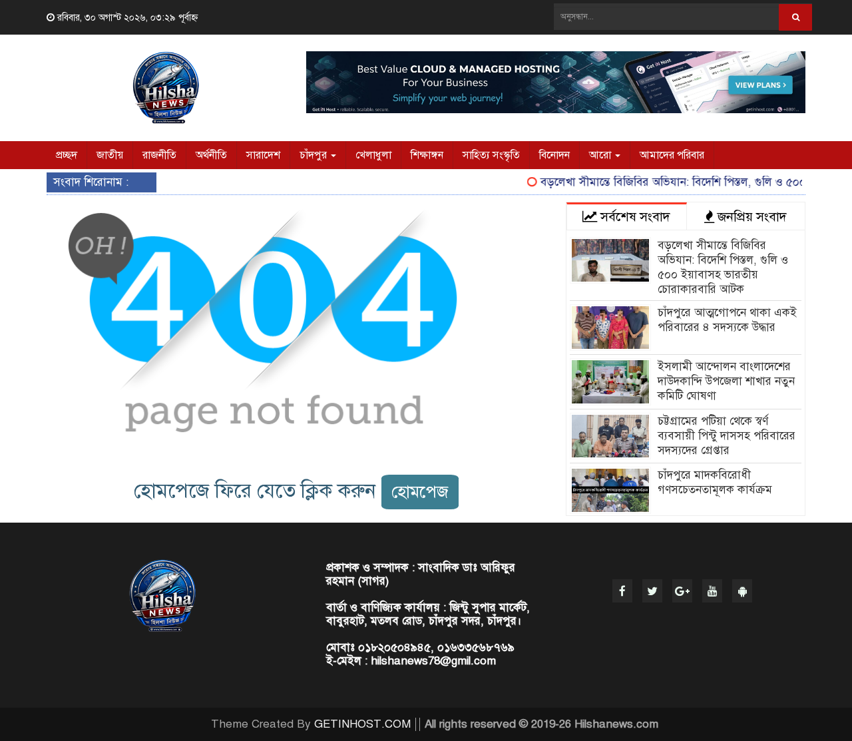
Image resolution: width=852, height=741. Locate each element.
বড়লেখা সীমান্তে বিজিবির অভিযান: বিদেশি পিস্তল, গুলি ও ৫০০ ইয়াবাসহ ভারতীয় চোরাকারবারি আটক (723, 267)
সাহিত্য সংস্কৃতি (491, 155)
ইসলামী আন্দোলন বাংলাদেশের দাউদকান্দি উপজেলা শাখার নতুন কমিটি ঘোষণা (726, 381)
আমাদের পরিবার (672, 155)
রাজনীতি (159, 155)
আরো (601, 155)
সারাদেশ (263, 155)
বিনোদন (554, 155)
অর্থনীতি (211, 155)
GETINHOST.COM (362, 724)
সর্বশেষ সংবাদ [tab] (633, 216)
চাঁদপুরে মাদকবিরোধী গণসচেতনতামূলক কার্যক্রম (715, 482)
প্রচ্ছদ (66, 155)
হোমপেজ (420, 491)
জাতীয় (110, 155)
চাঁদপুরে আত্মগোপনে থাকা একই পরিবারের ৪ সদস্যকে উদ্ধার (727, 320)
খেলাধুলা (373, 155)
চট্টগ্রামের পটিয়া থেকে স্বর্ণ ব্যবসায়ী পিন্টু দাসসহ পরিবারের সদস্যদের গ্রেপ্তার (726, 435)
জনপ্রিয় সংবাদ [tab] (750, 216)
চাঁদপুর (314, 155)
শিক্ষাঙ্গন (427, 155)
